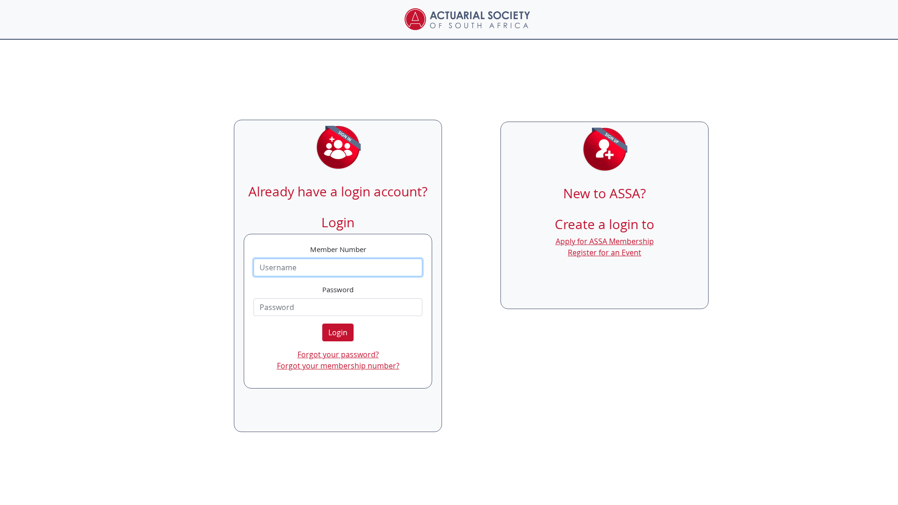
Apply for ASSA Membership (605, 241)
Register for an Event (604, 252)
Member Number (338, 249)
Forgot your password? (338, 354)
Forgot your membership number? (338, 366)
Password (338, 289)
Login (338, 332)
